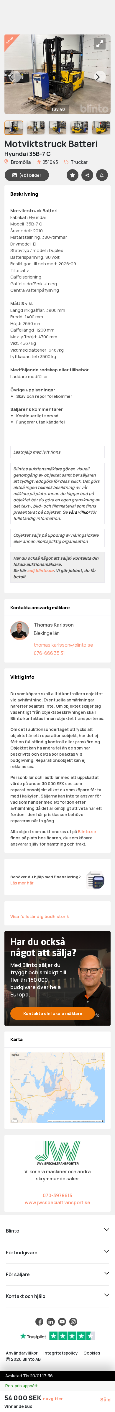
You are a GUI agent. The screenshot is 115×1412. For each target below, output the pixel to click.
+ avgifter (52, 1398)
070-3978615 (57, 1195)
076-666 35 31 (49, 653)
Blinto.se (87, 831)
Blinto (12, 1231)
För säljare (18, 1274)
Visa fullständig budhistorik (39, 916)
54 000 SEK (23, 1397)
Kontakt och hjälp (25, 1296)
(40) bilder (30, 175)
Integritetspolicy (60, 1353)
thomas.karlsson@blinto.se (63, 645)
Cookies (91, 1353)
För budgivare (21, 1252)
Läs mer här (22, 883)
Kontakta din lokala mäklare (52, 1013)
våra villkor (79, 512)
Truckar (79, 162)
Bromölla (20, 162)
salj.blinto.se (40, 570)
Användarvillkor (22, 1353)
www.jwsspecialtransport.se (57, 1202)
